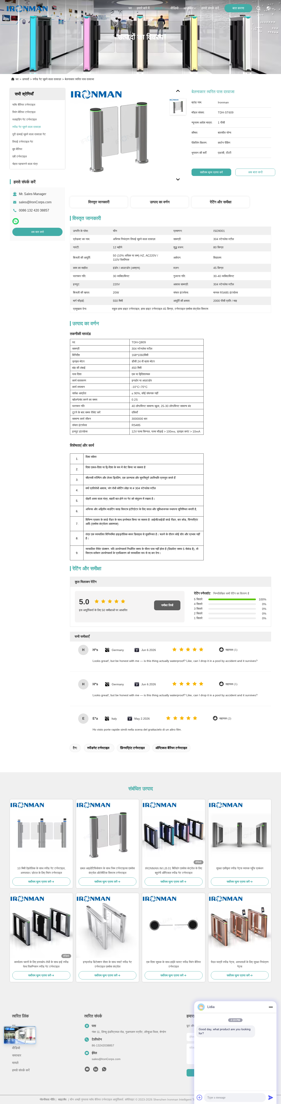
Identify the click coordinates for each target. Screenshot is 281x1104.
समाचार (16, 1055)
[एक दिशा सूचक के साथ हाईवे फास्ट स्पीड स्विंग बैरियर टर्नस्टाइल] (173, 926)
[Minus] (270, 1007)
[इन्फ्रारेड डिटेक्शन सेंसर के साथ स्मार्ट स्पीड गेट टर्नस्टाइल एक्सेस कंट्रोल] (107, 926)
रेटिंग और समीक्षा (220, 202)
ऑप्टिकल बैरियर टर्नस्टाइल (171, 748)
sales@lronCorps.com (35, 202)
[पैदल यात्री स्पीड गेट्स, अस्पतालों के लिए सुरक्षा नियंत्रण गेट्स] (239, 926)
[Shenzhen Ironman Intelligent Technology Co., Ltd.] (27, 8)
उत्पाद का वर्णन (160, 202)
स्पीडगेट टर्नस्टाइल (98, 748)
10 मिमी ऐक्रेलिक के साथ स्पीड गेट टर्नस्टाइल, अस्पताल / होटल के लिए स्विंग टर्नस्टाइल (41, 870)
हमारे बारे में (143, 8)
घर (130, 8)
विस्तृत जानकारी (98, 202)
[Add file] (199, 1097)
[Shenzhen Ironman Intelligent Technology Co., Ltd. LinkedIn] (96, 1070)
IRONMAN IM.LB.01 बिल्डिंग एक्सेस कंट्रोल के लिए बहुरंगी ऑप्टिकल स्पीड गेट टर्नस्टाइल (173, 870)
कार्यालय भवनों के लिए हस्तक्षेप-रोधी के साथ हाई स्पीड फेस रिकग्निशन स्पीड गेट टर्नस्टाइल (41, 964)
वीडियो (175, 8)
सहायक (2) (225, 718)
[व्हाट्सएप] (15, 221)
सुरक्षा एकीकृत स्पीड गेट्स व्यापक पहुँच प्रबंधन (239, 868)
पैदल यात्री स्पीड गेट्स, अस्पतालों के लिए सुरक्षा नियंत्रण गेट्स (240, 964)
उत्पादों (158, 8)
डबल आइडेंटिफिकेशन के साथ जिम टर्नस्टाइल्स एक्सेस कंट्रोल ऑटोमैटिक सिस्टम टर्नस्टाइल (107, 870)
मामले (15, 1063)
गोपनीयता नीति (47, 1099)
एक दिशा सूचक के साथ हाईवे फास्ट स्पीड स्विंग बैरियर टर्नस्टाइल (173, 964)
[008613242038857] (104, 1070)
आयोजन (188, 8)
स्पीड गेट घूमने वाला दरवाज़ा (47, 79)
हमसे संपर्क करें (210, 8)
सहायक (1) (231, 649)
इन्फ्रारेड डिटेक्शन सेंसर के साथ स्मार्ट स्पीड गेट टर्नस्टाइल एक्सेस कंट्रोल (107, 964)
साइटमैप (62, 1099)
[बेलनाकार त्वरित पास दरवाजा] (117, 136)
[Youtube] (87, 1070)
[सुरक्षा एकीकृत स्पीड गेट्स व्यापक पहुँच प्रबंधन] (239, 832)
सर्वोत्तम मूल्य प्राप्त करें (211, 172)
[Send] (270, 1097)
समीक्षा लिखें (167, 605)
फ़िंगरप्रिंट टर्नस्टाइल (132, 748)
